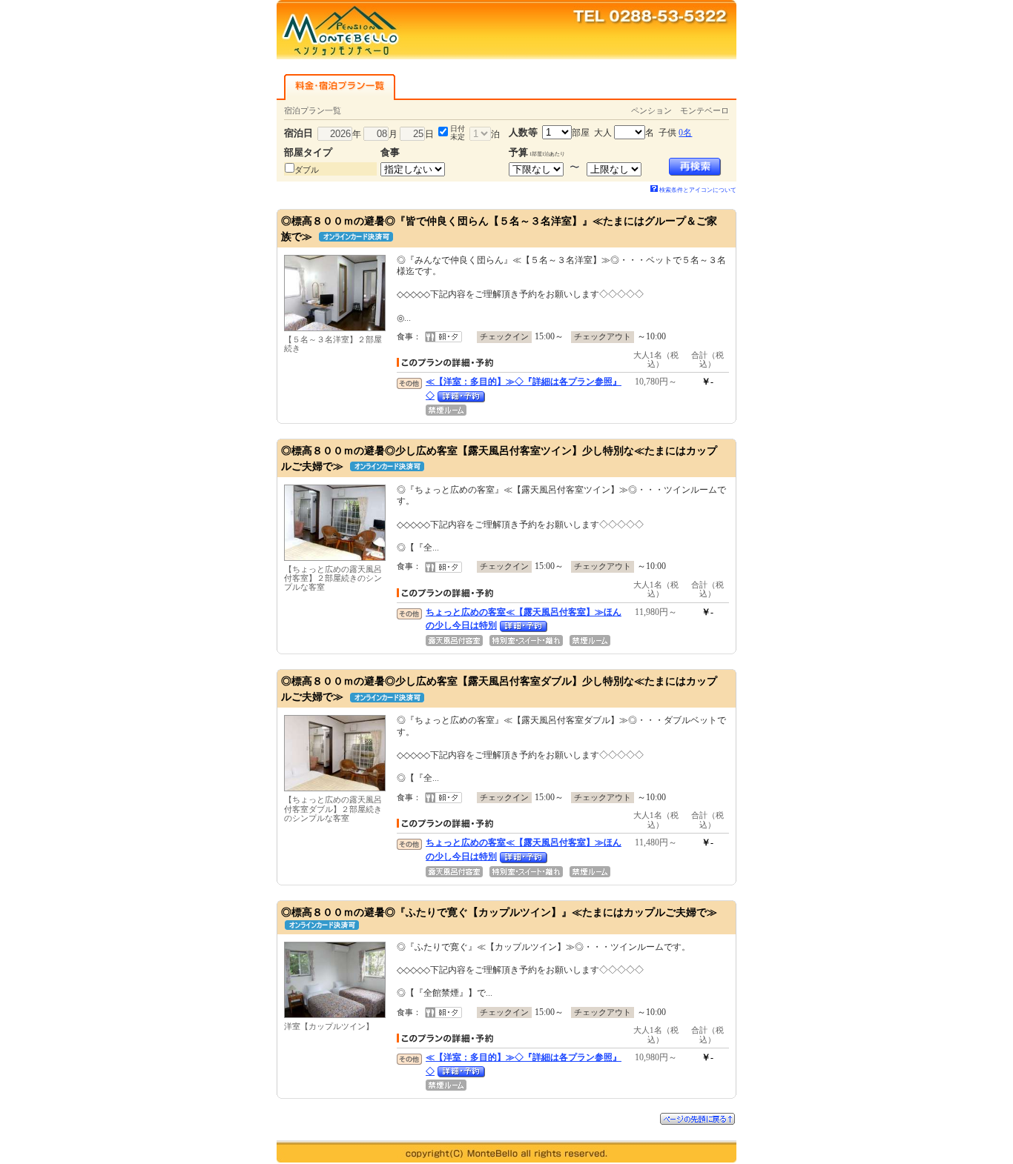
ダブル (306, 169)
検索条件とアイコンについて (697, 190)
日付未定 (457, 132)
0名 (685, 132)
